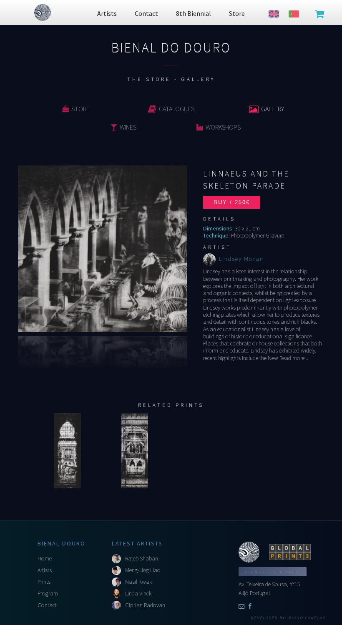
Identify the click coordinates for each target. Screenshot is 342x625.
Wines (128, 127)
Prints (44, 581)
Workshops (223, 127)
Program (48, 593)
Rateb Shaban (141, 558)
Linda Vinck (138, 593)
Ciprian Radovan (145, 605)
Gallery (272, 109)
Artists (45, 570)
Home (45, 558)
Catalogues (176, 109)
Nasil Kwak (138, 581)
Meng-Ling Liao (143, 570)
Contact (47, 605)
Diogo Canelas (306, 617)
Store (80, 109)
